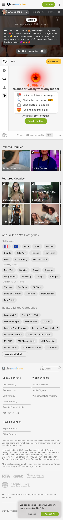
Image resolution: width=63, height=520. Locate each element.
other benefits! (41, 115)
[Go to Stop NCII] (20, 485)
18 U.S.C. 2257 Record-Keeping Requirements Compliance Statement (29, 496)
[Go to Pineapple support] (5, 485)
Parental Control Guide (13, 407)
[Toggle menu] (3, 4)
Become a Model (40, 385)
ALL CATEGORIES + (15, 354)
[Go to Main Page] (19, 4)
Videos (38, 12)
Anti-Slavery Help (11, 413)
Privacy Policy (9, 385)
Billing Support (10, 434)
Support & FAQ (10, 429)
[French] (6, 246)
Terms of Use (9, 390)
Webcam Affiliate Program (44, 396)
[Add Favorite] (5, 61)
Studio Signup (39, 390)
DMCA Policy (9, 396)
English (48, 369)
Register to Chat (36, 121)
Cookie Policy (38, 508)
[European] (16, 246)
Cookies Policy (10, 402)
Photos (53, 12)
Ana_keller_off (11, 235)
